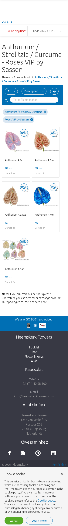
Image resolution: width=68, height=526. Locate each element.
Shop (34, 352)
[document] (34, 493)
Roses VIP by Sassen (17, 119)
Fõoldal (34, 347)
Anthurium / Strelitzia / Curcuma (23, 111)
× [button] (62, 473)
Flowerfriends (34, 356)
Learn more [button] (39, 520)
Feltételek (59, 464)
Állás (34, 361)
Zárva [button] (14, 520)
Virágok (7, 22)
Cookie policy (46, 500)
